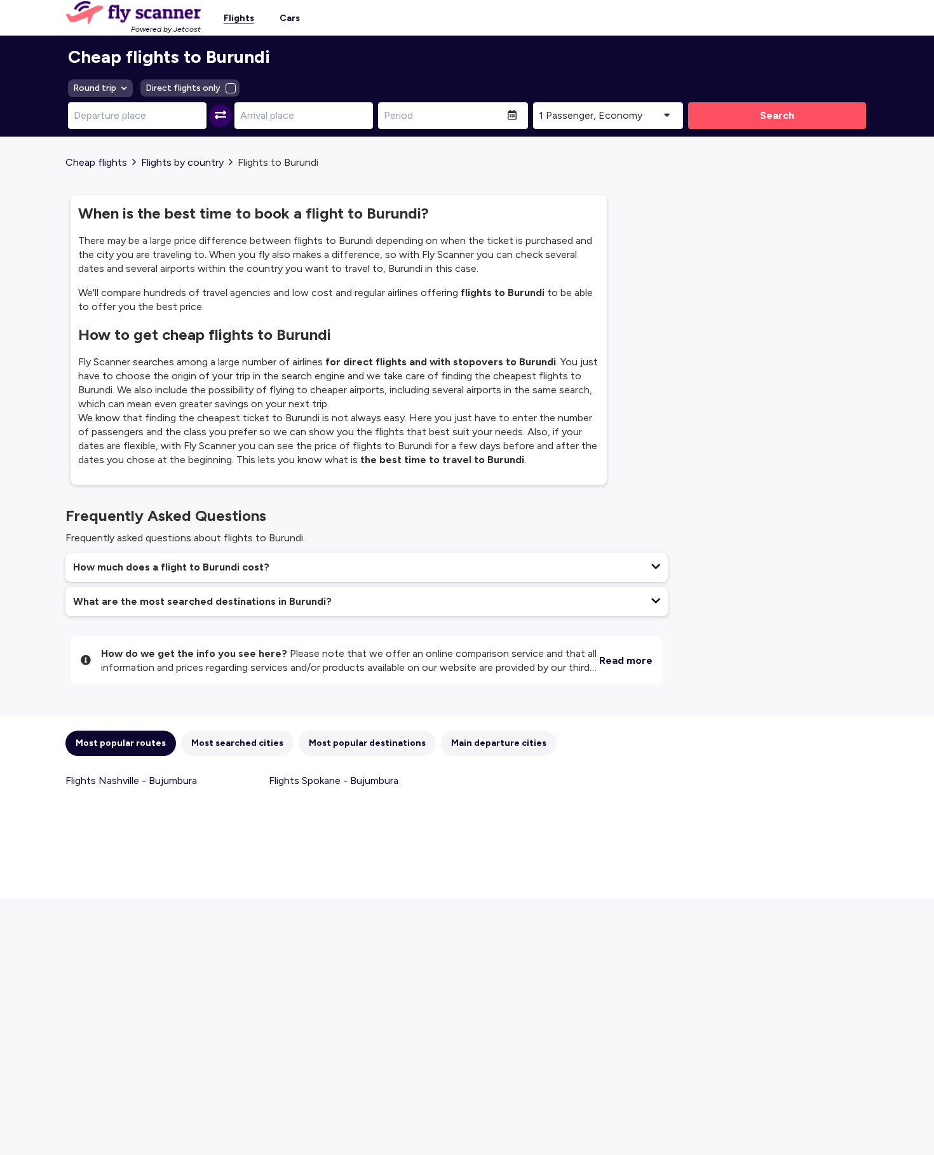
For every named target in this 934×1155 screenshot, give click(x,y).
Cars (290, 18)
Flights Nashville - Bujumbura (131, 780)
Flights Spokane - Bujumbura (333, 780)
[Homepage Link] (133, 12)
